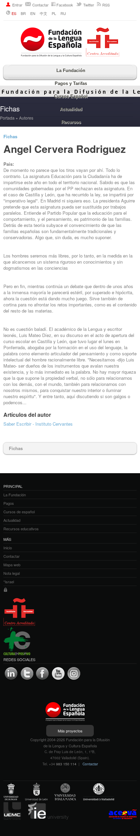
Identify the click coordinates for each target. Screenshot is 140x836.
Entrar (17, 4)
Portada (7, 118)
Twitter (88, 4)
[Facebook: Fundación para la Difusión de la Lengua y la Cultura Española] (42, 673)
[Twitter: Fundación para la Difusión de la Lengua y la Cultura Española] (26, 673)
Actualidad (71, 109)
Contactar (40, 4)
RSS (106, 4)
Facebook (64, 4)
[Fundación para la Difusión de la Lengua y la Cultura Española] (70, 43)
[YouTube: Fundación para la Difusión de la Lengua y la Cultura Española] (58, 673)
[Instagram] (73, 673)
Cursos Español (71, 96)
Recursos (71, 122)
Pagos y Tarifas (71, 83)
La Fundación (70, 70)
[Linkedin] (11, 673)
